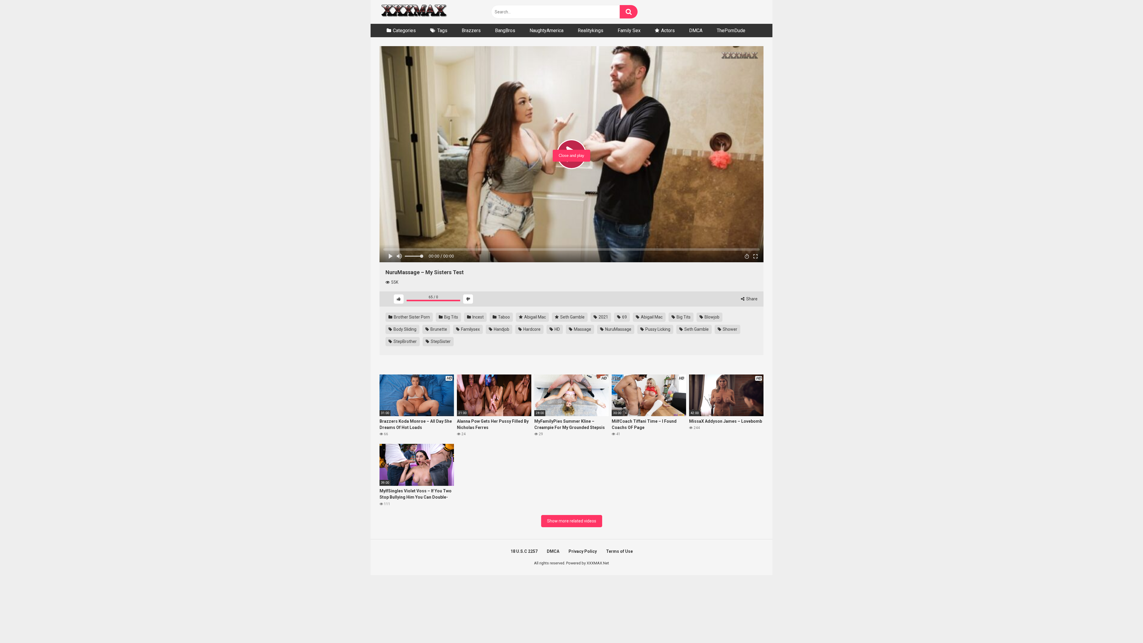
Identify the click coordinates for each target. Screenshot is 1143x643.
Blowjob (711, 317)
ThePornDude (731, 30)
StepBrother (405, 341)
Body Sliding (404, 329)
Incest (477, 317)
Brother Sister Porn (411, 317)
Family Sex (629, 30)
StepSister (440, 341)
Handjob (501, 329)
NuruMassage (617, 329)
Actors (668, 30)
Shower (729, 329)
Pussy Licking (657, 329)
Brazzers (471, 30)
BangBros (505, 30)
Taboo (503, 317)
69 (624, 317)
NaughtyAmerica (546, 30)
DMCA (695, 30)
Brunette (438, 329)
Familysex (470, 329)
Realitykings (590, 30)
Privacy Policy (583, 551)
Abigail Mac (534, 317)
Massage (582, 329)
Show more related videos (571, 521)
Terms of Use (619, 551)
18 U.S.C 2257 (524, 551)
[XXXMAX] (414, 12)
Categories (404, 30)
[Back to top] (1123, 625)
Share (751, 298)
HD (557, 329)
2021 (603, 317)
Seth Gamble (572, 317)
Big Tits (450, 317)
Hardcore (531, 329)
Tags (442, 30)
